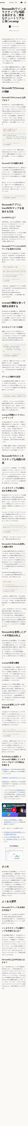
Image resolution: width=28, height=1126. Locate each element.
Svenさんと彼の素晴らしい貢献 (13, 820)
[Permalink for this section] (10, 91)
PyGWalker (5, 769)
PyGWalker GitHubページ (13, 839)
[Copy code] (24, 129)
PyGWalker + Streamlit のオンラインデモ (13, 777)
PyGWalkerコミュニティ (11, 822)
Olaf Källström (15, 26)
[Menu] (25, 2)
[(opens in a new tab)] (14, 853)
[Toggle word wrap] (21, 129)
